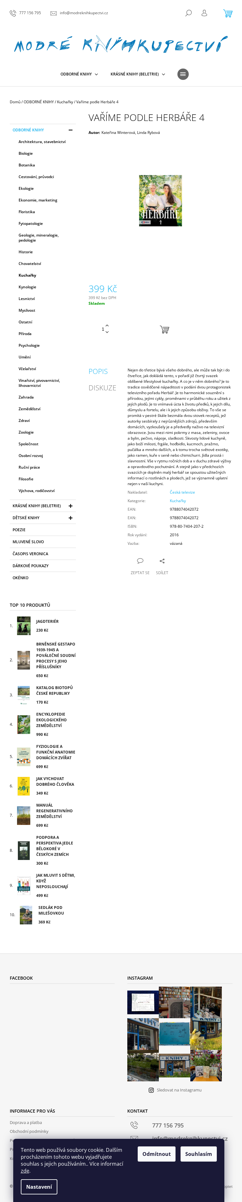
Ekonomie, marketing (38, 200)
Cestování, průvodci (36, 176)
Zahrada (26, 397)
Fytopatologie (31, 223)
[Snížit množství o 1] (107, 332)
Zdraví (24, 420)
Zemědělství (29, 409)
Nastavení (39, 1186)
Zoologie (26, 432)
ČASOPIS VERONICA (30, 553)
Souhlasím (198, 1154)
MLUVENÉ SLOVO (28, 541)
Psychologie (29, 345)
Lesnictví (27, 298)
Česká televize (182, 492)
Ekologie (26, 188)
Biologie (26, 153)
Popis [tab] (98, 371)
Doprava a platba (26, 1122)
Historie (26, 252)
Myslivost (27, 310)
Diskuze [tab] (102, 387)
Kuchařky (27, 275)
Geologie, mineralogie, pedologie (39, 237)
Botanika (27, 165)
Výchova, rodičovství (37, 490)
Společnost (28, 444)
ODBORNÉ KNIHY (28, 130)
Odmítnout (156, 1154)
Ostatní (25, 322)
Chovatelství (30, 263)
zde (25, 1170)
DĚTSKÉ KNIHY (26, 517)
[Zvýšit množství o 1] (107, 325)
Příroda (25, 333)
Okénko (20, 577)
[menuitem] (79, 74)
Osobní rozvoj (31, 455)
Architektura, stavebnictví (42, 141)
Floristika (27, 211)
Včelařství (27, 368)
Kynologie (27, 287)
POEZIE (19, 529)
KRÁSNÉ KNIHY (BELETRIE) (37, 505)
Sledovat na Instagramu (179, 1090)
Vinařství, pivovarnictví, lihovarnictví (39, 383)
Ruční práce (29, 467)
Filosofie (26, 479)
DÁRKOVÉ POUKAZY (31, 565)
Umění (25, 357)
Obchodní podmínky (29, 1131)
